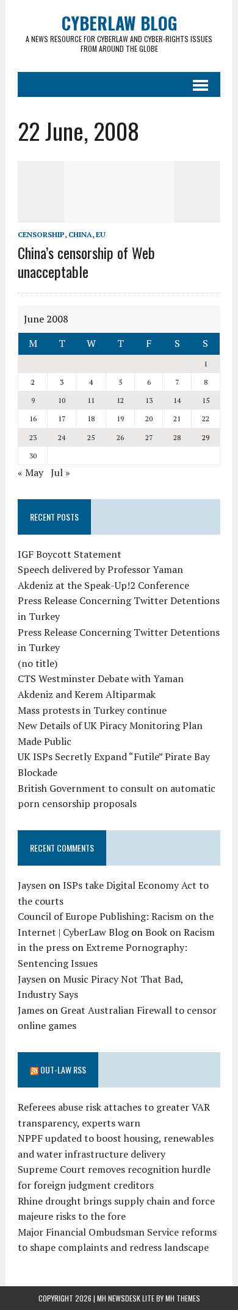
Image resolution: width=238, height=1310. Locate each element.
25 (91, 437)
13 (149, 400)
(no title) (37, 663)
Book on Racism (180, 932)
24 (61, 437)
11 (91, 400)
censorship (41, 234)
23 (33, 437)
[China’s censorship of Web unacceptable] (119, 214)
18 (91, 418)
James (31, 1010)
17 (61, 418)
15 (205, 400)
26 (120, 437)
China (80, 234)
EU (101, 234)
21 (177, 418)
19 (120, 418)
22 (205, 418)
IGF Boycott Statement (69, 554)
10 (61, 400)
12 (120, 400)
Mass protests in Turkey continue (92, 710)
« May (30, 472)
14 (177, 400)
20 (149, 418)
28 (177, 437)
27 (149, 437)
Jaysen (32, 885)
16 (33, 418)
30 (33, 455)
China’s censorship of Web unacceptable (86, 261)
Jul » (60, 472)
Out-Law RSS (63, 1069)
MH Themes (182, 1298)
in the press (44, 947)
